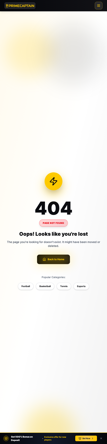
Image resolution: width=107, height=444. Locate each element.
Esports (81, 286)
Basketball (45, 286)
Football (25, 286)
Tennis (64, 286)
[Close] (101, 438)
